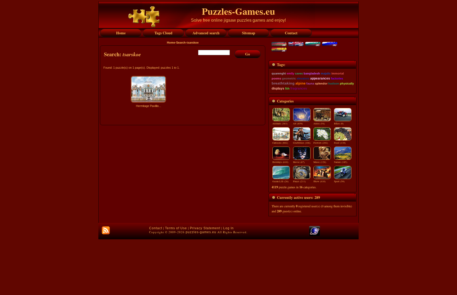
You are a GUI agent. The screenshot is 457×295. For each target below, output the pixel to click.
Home (171, 42)
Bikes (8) (339, 123)
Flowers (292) (320, 142)
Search (181, 42)
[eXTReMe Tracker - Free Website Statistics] (314, 235)
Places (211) (299, 181)
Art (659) (298, 123)
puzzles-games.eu (201, 232)
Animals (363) (279, 123)
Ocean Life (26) (280, 181)
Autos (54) (319, 123)
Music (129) (319, 162)
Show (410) (319, 181)
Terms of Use (176, 228)
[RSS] (106, 230)
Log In (228, 228)
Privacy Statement (205, 228)
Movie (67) (299, 162)
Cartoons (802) (280, 142)
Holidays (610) (280, 162)
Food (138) (340, 142)
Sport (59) (339, 181)
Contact (155, 228)
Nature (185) (340, 162)
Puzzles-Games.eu (238, 11)
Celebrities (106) (301, 142)
